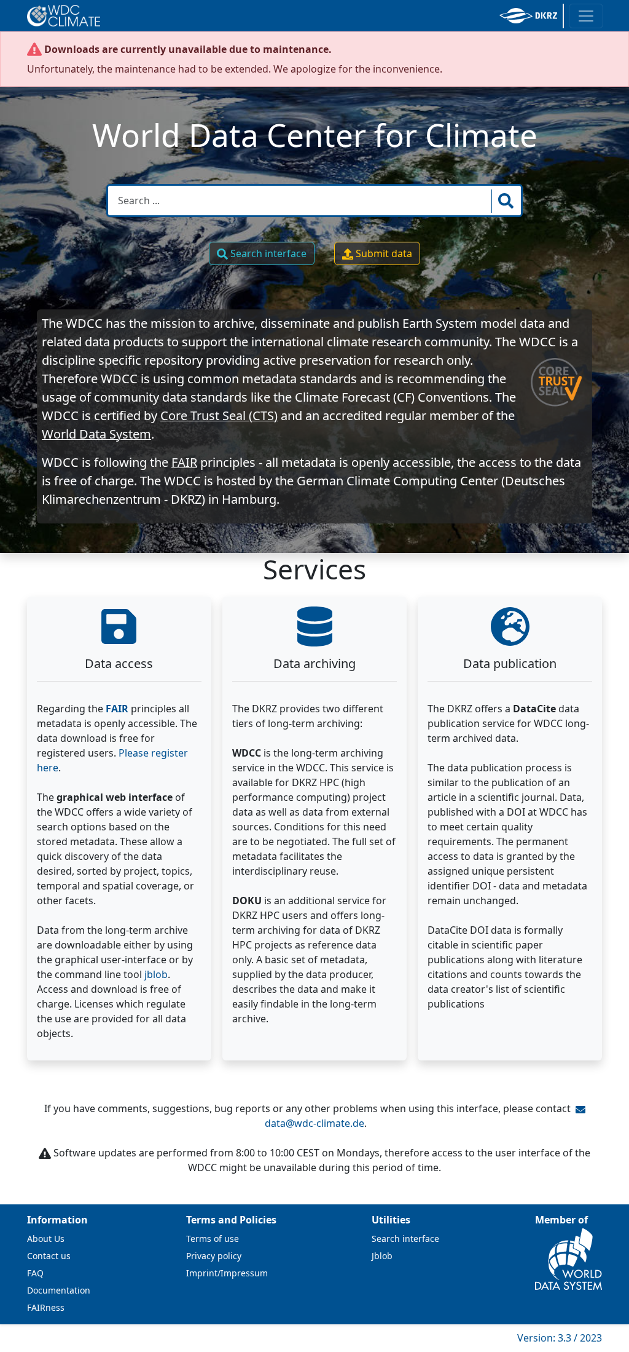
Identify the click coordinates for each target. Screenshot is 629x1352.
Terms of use (212, 1238)
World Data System (96, 434)
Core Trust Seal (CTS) (219, 415)
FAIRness (45, 1307)
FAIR (184, 462)
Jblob (382, 1256)
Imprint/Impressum (227, 1273)
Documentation (58, 1290)
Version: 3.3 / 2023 (559, 1338)
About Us (45, 1238)
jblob (156, 974)
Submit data (382, 253)
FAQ (35, 1273)
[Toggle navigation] (586, 16)
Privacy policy (213, 1256)
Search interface (267, 253)
